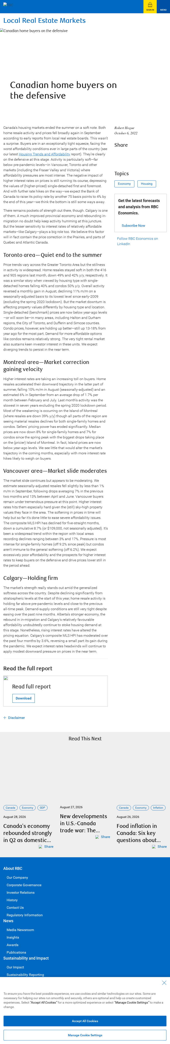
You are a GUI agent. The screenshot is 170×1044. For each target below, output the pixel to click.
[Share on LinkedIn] (142, 156)
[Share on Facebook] (118, 156)
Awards (12, 945)
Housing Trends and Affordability (44, 154)
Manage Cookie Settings (85, 1035)
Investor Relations (21, 892)
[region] (85, 1010)
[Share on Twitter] (130, 156)
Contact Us (15, 907)
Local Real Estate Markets (44, 21)
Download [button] (23, 698)
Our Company (17, 877)
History (12, 900)
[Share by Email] (154, 156)
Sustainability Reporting (25, 975)
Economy (124, 184)
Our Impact (15, 967)
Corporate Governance (24, 885)
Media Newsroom (20, 930)
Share (48, 846)
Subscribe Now (133, 225)
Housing (147, 184)
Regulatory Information (25, 915)
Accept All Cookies (85, 1021)
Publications (16, 952)
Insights (13, 937)
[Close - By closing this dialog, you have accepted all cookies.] (164, 983)
